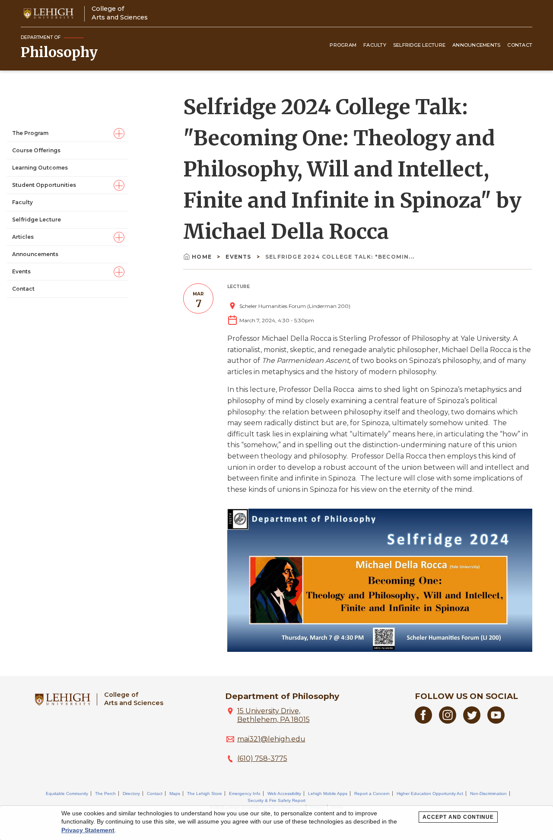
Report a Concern (372, 793)
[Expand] (119, 133)
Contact (519, 45)
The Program (30, 133)
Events (21, 271)
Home (202, 256)
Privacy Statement (87, 830)
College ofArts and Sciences (120, 13)
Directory (131, 793)
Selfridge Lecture (419, 45)
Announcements (476, 45)
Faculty (374, 45)
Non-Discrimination (488, 793)
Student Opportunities (44, 185)
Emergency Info (245, 793)
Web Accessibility (284, 793)
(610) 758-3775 (262, 758)
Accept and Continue (458, 817)
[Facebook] (423, 721)
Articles (23, 237)
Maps (174, 793)
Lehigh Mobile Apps (327, 793)
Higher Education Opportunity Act (430, 793)
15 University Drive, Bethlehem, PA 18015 (273, 715)
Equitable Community (67, 793)
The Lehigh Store (204, 793)
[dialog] (276, 823)
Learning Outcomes (40, 167)
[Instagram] (447, 721)
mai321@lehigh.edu (271, 739)
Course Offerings (36, 150)
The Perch (105, 793)
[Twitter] (471, 721)
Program (343, 45)
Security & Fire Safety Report (276, 800)
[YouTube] (496, 721)
